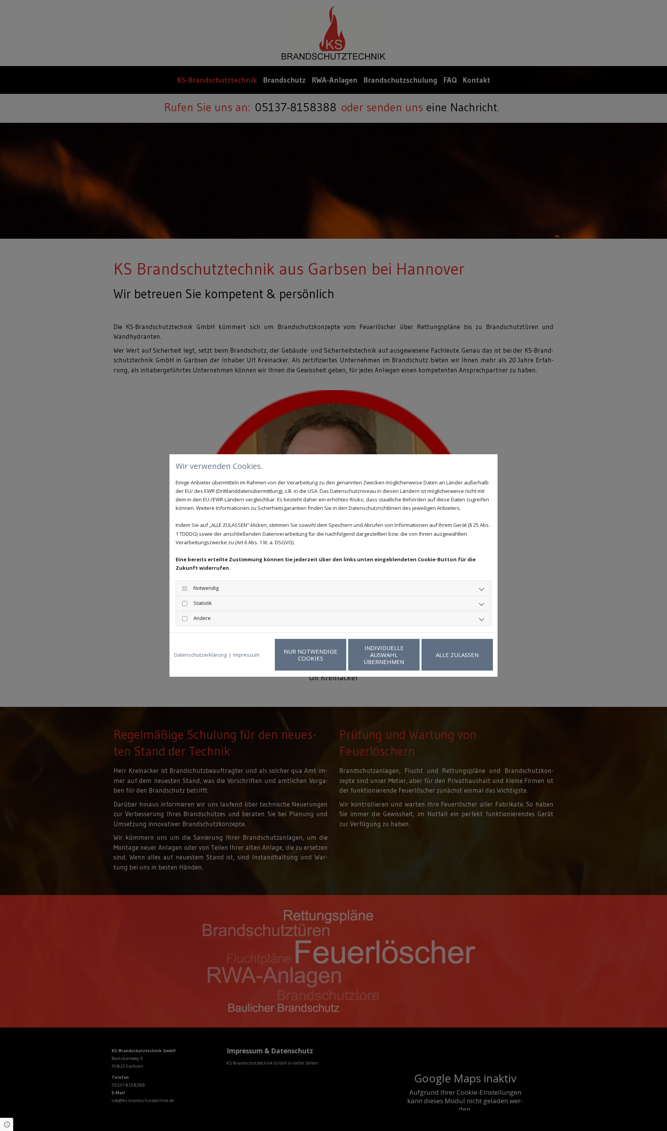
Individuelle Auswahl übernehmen (384, 655)
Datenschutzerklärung (200, 654)
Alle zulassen (457, 655)
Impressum (246, 654)
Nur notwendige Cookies (310, 654)
